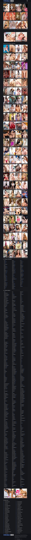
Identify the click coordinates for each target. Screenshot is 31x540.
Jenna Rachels (14, 350)
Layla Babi (13, 409)
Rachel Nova (22, 371)
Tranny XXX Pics (19, 521)
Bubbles (5, 398)
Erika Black (5, 475)
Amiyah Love (6, 317)
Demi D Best (6, 453)
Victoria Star (22, 458)
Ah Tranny (6, 513)
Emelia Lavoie (6, 469)
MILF (13, 280)
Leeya (13, 413)
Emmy (5, 473)
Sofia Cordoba (22, 410)
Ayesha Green (6, 359)
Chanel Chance (6, 414)
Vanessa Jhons (22, 446)
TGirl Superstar (19, 504)
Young (21, 286)
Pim (21, 354)
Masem (13, 459)
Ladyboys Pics (19, 508)
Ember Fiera (5, 468)
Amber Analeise (6, 316)
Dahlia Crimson (6, 441)
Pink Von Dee (22, 355)
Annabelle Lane (6, 333)
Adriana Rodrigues (6, 295)
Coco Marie (5, 437)
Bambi (5, 370)
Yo (21, 475)
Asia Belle (5, 344)
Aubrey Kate (6, 349)
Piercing (13, 288)
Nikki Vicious (22, 321)
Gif (12, 299)
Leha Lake (13, 414)
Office (13, 282)
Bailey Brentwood (6, 365)
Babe (5, 265)
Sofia (21, 409)
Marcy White (13, 452)
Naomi (21, 300)
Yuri (21, 480)
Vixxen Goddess (22, 462)
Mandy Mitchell (14, 447)
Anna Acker (5, 332)
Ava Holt (5, 355)
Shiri (21, 403)
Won (21, 469)
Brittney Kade (6, 393)
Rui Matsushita (22, 377)
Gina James (13, 301)
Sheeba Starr (22, 402)
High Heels (13, 270)
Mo (12, 484)
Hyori (13, 326)
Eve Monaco (6, 486)
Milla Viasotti (14, 474)
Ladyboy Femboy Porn (20, 518)
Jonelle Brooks (14, 364)
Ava (5, 354)
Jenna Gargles (14, 349)
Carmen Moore (6, 408)
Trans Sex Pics (19, 513)
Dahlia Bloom (6, 440)
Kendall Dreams (14, 386)
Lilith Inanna (14, 425)
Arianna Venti (6, 337)
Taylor (21, 426)
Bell (4, 375)
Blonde (5, 275)
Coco (5, 436)
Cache (5, 399)
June (13, 365)
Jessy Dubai (14, 360)
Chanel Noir (5, 415)
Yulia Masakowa (22, 479)
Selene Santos (22, 397)
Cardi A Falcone (6, 404)
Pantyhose (13, 286)
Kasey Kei (13, 376)
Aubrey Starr (6, 350)
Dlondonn (5, 458)
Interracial (13, 271)
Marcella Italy (14, 451)
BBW (5, 269)
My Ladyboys (6, 518)
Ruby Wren (21, 376)
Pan (21, 339)
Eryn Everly (5, 480)
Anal (5, 260)
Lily (12, 426)
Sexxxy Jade (22, 399)
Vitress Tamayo (22, 459)
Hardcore (14, 269)
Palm (21, 338)
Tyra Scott (21, 440)
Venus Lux (21, 452)
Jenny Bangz (14, 354)
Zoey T (21, 485)
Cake (5, 402)
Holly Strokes (14, 322)
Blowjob (5, 276)
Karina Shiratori (14, 372)
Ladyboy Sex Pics (19, 531)
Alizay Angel (6, 310)
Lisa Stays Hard (14, 431)
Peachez (21, 350)
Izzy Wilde (13, 333)
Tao (20, 424)
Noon (21, 328)
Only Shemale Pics (7, 525)
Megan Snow (14, 463)
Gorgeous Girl (14, 305)
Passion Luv (21, 344)
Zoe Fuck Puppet (22, 484)
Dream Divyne (6, 462)
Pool (21, 260)
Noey (21, 327)
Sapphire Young (22, 386)
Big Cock (5, 271)
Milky (13, 473)
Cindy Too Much (6, 431)
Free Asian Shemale (19, 512)
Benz (5, 382)
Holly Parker (14, 321)
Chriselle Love (6, 425)
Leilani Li (13, 415)
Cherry (5, 420)
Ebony (5, 286)
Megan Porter (14, 462)
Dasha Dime (5, 452)
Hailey (13, 312)
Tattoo (21, 276)
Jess (13, 355)
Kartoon (13, 375)
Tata (21, 425)
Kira (12, 398)
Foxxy (13, 294)
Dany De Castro (6, 448)
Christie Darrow (6, 426)
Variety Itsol (22, 451)
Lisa (13, 430)
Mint (13, 480)
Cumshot (5, 282)
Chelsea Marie (6, 419)
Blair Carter (5, 387)
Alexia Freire (5, 305)
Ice (12, 327)
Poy (21, 364)
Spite (21, 414)
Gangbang (13, 265)
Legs (13, 276)
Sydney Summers (22, 420)
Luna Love (13, 442)
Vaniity (21, 447)
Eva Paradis (5, 485)
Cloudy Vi (5, 435)
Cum (5, 281)
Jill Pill (13, 361)
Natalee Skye (22, 305)
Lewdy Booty (14, 419)
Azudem (5, 361)
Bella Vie (5, 381)
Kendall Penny (14, 387)
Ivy (12, 332)
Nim (21, 322)
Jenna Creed (14, 348)
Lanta (13, 408)
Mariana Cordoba (14, 457)
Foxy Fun (13, 295)
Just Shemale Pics (7, 512)
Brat (4, 392)
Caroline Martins (6, 409)
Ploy (21, 359)
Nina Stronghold (22, 323)
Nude (13, 281)
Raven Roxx (21, 372)
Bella (5, 376)
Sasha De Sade (22, 392)
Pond (21, 360)
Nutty (21, 332)
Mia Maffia (13, 469)
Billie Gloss (5, 386)
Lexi (13, 420)
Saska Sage (21, 393)
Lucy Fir (13, 440)
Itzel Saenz (13, 328)
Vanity (21, 448)
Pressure (21, 365)
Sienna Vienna (22, 404)
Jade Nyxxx (13, 334)
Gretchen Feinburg (14, 310)
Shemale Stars (7, 509)
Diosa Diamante (6, 457)
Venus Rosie (22, 453)
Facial (5, 287)
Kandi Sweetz (14, 370)
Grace (13, 306)
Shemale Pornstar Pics (20, 509)
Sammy (21, 381)
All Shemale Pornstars (20, 525)
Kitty (13, 399)
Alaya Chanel (5, 301)
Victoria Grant (22, 457)
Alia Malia (5, 306)
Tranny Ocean (19, 517)
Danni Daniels (6, 447)
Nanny (21, 299)
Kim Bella (13, 393)
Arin (5, 339)
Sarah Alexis (22, 388)
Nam (21, 295)
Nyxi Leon (21, 333)
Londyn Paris (14, 437)
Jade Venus (14, 337)
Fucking (13, 264)
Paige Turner (22, 337)
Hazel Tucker (14, 316)
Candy (5, 403)
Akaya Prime (6, 299)
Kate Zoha (13, 377)
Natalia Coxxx (22, 306)
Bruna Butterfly (6, 397)
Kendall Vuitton (14, 388)
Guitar (13, 311)
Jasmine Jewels (14, 343)
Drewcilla (5, 463)
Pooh (21, 361)
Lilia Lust (13, 424)
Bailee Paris (5, 364)
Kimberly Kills (14, 397)
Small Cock (22, 270)
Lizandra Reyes (14, 435)
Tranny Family (6, 530)
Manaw (13, 446)
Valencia (21, 441)
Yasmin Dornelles (22, 473)
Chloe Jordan (6, 424)
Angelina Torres (6, 328)
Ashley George (6, 343)
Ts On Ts (21, 281)
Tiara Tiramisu (22, 431)
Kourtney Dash (14, 402)
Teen (21, 277)
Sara (21, 387)
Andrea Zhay (5, 323)
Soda (21, 408)
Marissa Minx (14, 458)
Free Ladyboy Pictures (7, 505)
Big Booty (5, 270)
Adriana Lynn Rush (6, 294)
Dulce (5, 464)
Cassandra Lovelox (6, 413)
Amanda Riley (6, 312)
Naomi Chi (21, 301)
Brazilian (5, 277)
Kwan (13, 404)
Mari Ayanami (14, 453)
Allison (5, 311)
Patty (21, 348)
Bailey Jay (5, 366)
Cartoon (5, 410)
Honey (13, 323)
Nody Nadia (22, 326)
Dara (4, 451)
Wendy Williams (22, 464)
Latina (13, 275)
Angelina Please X (6, 327)
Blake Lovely (6, 388)
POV (21, 264)
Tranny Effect (6, 521)
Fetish (13, 260)
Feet (5, 288)
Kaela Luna (13, 366)
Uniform (21, 282)
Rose (21, 375)
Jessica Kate (13, 359)
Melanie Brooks (14, 464)
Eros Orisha (5, 479)
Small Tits (22, 271)
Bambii (5, 372)
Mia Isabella (14, 468)
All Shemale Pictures (19, 530)
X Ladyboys (6, 522)
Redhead (21, 265)
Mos (13, 486)
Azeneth (5, 360)
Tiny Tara (21, 437)
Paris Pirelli (21, 343)
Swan (21, 419)
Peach (21, 349)
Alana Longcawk (6, 300)
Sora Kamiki (21, 413)
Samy (21, 382)
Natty (21, 312)
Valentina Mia (22, 442)
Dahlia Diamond (6, 442)
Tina (21, 436)
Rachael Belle (22, 370)
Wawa (21, 463)
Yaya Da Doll (22, 474)
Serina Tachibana (22, 398)
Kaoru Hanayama (14, 371)
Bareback (5, 266)
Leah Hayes (14, 410)
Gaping (13, 266)
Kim (12, 392)
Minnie (13, 479)
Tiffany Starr (22, 435)
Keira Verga (14, 381)
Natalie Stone (22, 310)
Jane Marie (13, 339)
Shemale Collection (7, 508)
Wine (21, 468)
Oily (20, 334)
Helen (13, 317)
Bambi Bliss (5, 371)
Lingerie (13, 277)
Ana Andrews (6, 322)
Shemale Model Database (8, 531)
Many (13, 448)
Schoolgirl (21, 266)
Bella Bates (5, 377)
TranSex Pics (6, 517)
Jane (13, 338)
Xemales (18, 526)
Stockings (22, 275)
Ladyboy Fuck (19, 522)
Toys (21, 280)
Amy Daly (5, 321)
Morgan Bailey (14, 485)
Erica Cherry (5, 474)
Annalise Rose (6, 334)
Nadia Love (21, 294)
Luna (13, 441)
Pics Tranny (6, 504)
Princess (21, 366)
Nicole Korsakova (22, 316)
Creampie (5, 280)
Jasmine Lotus (14, 344)
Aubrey (5, 348)
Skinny (21, 269)
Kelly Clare (14, 382)
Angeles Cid (6, 326)
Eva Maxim (5, 484)
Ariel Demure (6, 338)
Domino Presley (6, 459)
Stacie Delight (22, 415)
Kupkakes (13, 403)
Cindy (5, 430)
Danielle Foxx (6, 446)
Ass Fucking (5, 264)
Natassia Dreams (22, 311)
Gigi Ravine (13, 300)
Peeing (13, 287)
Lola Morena (14, 436)
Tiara (21, 430)
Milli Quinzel (13, 475)
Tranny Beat (18, 505)
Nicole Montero (22, 317)
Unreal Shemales (7, 526)
